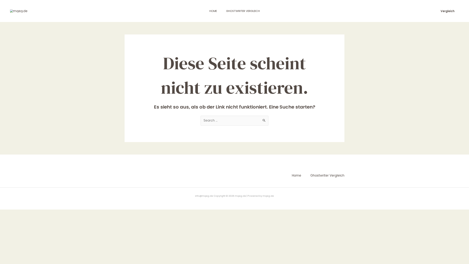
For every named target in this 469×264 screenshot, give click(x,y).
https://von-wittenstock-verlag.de (271, 201)
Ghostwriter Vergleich (243, 11)
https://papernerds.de (236, 201)
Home (213, 11)
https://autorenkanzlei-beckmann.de (200, 201)
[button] (447, 11)
